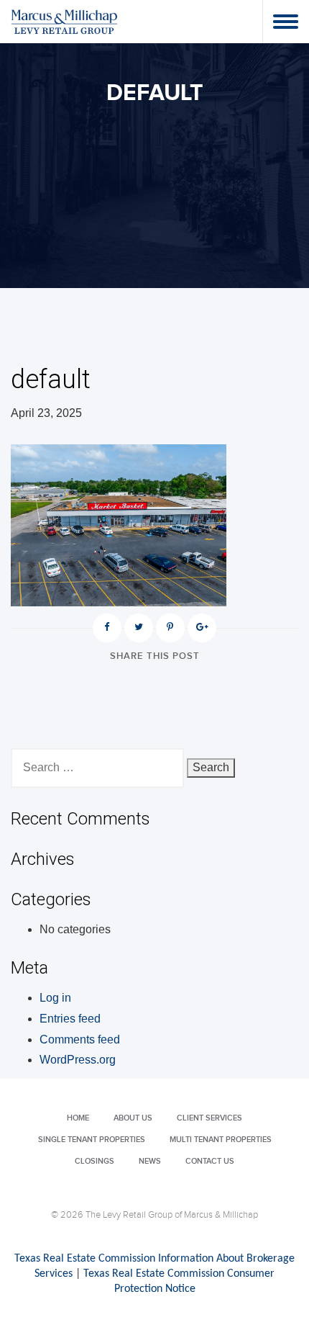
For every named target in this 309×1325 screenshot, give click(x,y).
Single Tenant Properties (91, 1139)
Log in (55, 998)
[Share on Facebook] (107, 628)
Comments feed (80, 1039)
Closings (94, 1161)
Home (78, 1118)
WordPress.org (78, 1060)
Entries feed (70, 1018)
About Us (133, 1118)
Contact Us (209, 1161)
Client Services (209, 1118)
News (150, 1161)
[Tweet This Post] (138, 628)
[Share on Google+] (202, 628)
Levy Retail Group (65, 21)
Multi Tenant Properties (221, 1139)
